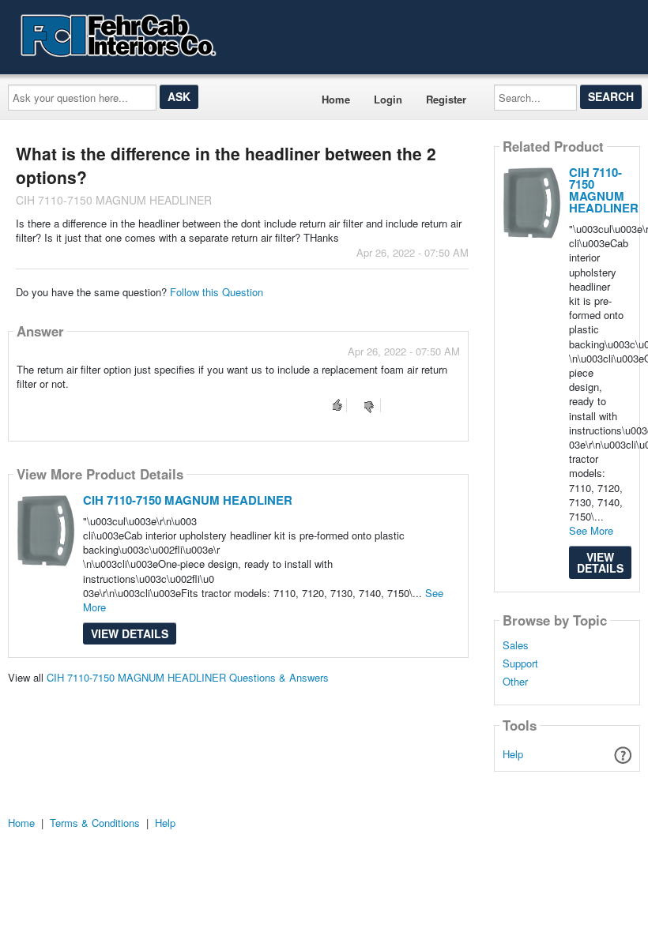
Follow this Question (216, 291)
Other (515, 681)
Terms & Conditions (95, 822)
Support (520, 663)
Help (513, 753)
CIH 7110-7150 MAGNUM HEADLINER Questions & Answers (188, 677)
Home (336, 99)
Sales (516, 645)
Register (446, 99)
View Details (129, 633)
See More (591, 530)
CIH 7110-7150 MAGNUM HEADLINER (187, 500)
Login (388, 99)
